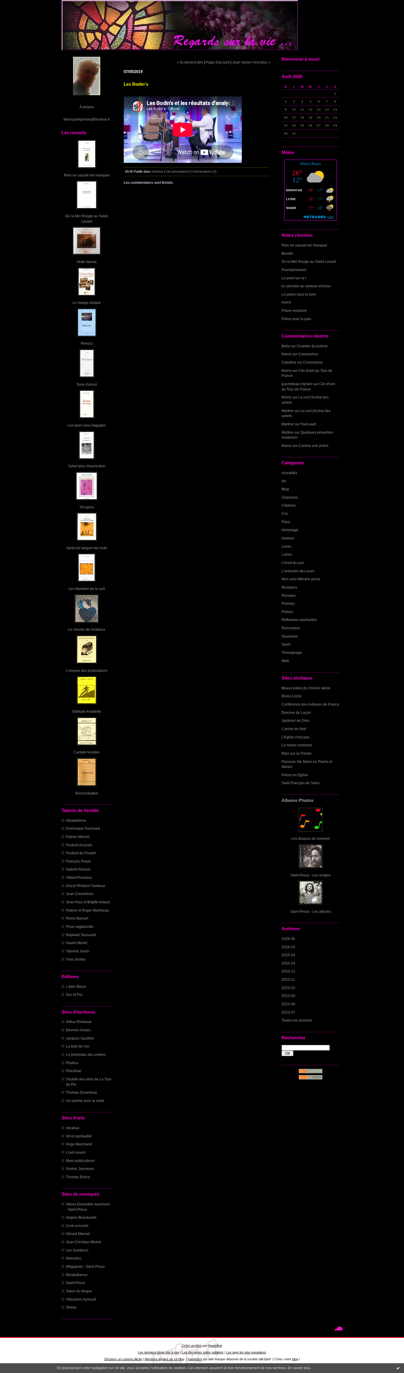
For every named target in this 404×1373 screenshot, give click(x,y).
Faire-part (308, 424)
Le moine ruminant (297, 745)
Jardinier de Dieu (295, 720)
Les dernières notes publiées (203, 1352)
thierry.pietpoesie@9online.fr (87, 119)
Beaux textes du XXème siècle (306, 688)
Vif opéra (87, 507)
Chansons (290, 497)
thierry (287, 354)
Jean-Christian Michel (83, 1242)
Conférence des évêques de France (310, 704)
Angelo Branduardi (81, 1217)
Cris (285, 514)
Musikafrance (77, 1275)
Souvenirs (290, 636)
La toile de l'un (77, 1046)
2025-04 (288, 955)
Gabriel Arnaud (78, 869)
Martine (288, 411)
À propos (87, 107)
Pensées (289, 595)
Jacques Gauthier (80, 1038)
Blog (285, 489)
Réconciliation (86, 793)
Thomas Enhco (78, 1177)
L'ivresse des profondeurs (86, 670)
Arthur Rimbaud (78, 1022)
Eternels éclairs (78, 1030)
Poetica (72, 1063)
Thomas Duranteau (81, 1092)
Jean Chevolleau (79, 894)
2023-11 (288, 979)
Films (286, 522)
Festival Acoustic (79, 845)
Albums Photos (297, 800)
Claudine (289, 362)
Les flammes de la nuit (87, 589)
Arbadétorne (76, 820)
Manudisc (74, 1258)
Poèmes (288, 603)
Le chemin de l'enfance (86, 629)
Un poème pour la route (85, 1101)
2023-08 (288, 1004)
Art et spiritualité (79, 1136)
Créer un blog (191, 1345)
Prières (287, 612)
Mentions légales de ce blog (164, 1359)
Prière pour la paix (296, 319)
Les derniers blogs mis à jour (159, 1352)
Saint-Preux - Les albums (310, 911)
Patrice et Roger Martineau (87, 910)
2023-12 (288, 971)
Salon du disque (79, 1291)
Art (284, 481)
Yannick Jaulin (77, 951)
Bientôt (287, 253)
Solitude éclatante (86, 711)
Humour (288, 538)
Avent (286, 302)
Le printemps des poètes (86, 1054)
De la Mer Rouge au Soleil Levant (309, 261)
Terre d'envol (86, 384)
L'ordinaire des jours (298, 571)
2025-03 (288, 963)
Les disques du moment (310, 838)
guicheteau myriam (297, 384)
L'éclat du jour (293, 563)
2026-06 (288, 939)
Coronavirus (308, 354)
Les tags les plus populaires (246, 1352)
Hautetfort (215, 1345)
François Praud (78, 861)
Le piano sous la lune (299, 294)
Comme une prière (313, 446)
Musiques (289, 587)
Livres (286, 546)
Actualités (289, 473)
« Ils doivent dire (190, 62)
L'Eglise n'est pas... (297, 737)
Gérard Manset (78, 1234)
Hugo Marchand (79, 1144)
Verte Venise (87, 262)
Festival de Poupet (81, 853)
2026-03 (288, 947)
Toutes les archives (297, 1020)
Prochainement (294, 270)
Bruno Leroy (291, 696)
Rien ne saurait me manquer (87, 175)
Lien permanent (177, 171)
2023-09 (288, 996)
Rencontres (291, 628)
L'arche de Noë (294, 729)
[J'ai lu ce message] (398, 1368)
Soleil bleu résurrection (86, 466)
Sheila (71, 1307)
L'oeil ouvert (75, 1152)
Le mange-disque (86, 302)
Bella (286, 346)
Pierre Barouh (77, 918)
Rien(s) (87, 343)
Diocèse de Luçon (296, 712)
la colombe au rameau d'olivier (306, 286)
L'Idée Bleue (76, 986)
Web (285, 661)
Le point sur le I (294, 278)
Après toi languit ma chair (86, 548)
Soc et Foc (74, 994)
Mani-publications (80, 1161)
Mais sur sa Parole (296, 753)
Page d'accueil (218, 62)
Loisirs (287, 554)
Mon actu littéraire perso (301, 579)
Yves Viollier (76, 959)
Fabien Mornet (77, 837)
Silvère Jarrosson (80, 1169)
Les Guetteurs (77, 1250)
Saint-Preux (75, 1283)
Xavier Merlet (76, 943)
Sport (286, 644)
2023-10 (288, 988)
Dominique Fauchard (83, 828)
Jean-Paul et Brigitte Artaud (88, 902)
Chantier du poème (312, 346)
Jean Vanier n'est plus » (251, 62)
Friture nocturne (294, 310)
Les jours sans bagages (86, 425)
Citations (289, 505)
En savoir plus (299, 1368)
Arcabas (72, 1128)
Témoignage (292, 652)
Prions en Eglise (295, 775)
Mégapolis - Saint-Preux (85, 1266)
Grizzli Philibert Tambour (85, 886)
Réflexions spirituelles (299, 620)
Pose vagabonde (79, 926)
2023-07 (288, 1012)
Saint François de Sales (301, 783)
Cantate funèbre (87, 752)
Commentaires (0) (203, 171)
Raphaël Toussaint (81, 935)
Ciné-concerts (77, 1226)
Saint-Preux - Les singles (310, 875)
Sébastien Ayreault (81, 1299)
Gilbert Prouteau (79, 877)
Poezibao (73, 1071)
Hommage (290, 530)
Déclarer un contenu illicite (123, 1359)
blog (295, 1359)
